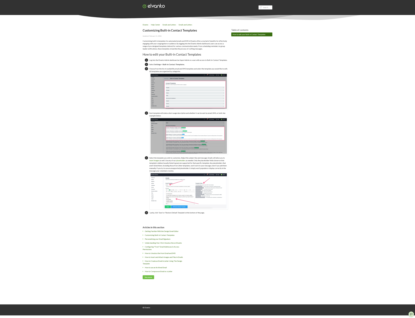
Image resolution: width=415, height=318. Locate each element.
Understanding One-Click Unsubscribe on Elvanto (163, 243)
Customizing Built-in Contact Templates (160, 235)
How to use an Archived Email (156, 267)
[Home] (154, 6)
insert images (154, 160)
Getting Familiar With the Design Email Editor (162, 231)
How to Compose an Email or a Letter (158, 271)
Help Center (155, 25)
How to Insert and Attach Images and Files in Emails (164, 257)
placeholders (181, 160)
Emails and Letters (169, 25)
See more (148, 277)
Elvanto (145, 25)
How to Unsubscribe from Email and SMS (160, 253)
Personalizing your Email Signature (157, 239)
